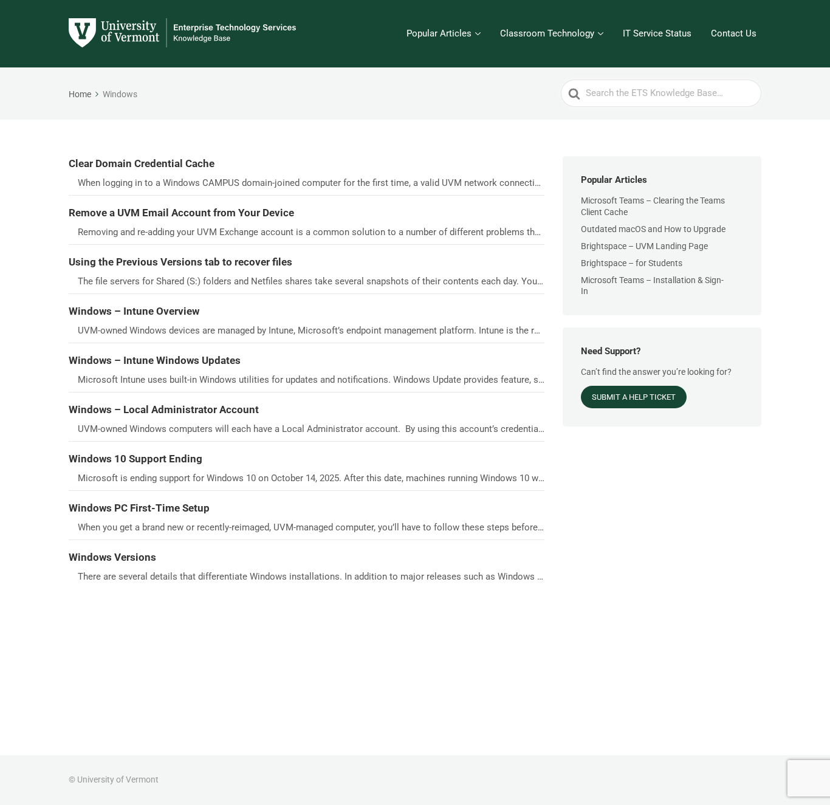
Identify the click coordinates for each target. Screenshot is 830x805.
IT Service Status (657, 33)
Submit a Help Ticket (634, 397)
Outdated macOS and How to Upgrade (653, 229)
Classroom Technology (547, 33)
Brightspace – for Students (631, 263)
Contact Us (733, 33)
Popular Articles (439, 33)
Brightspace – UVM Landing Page (644, 246)
